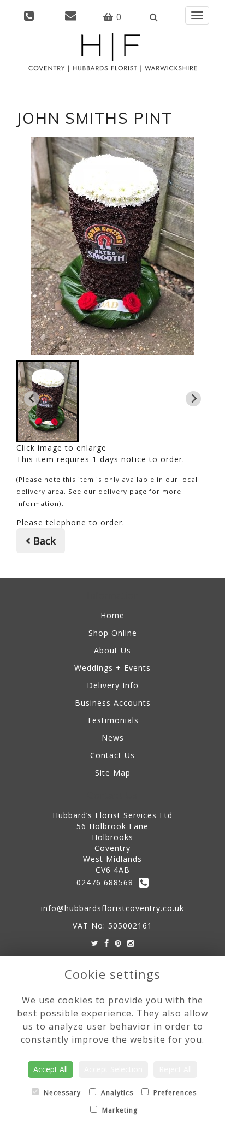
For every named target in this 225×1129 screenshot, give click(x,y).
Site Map (113, 772)
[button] (47, 401)
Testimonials (113, 720)
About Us (112, 650)
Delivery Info (113, 685)
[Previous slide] (31, 398)
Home (112, 615)
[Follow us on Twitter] (95, 943)
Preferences (174, 1092)
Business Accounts (113, 703)
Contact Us (112, 755)
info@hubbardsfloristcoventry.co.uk (112, 908)
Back (43, 540)
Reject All (175, 1069)
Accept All (50, 1069)
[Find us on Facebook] (106, 943)
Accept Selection (113, 1069)
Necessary (61, 1092)
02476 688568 (107, 882)
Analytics (116, 1092)
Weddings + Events (112, 668)
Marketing (119, 1110)
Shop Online (112, 633)
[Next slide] (193, 398)
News (113, 737)
